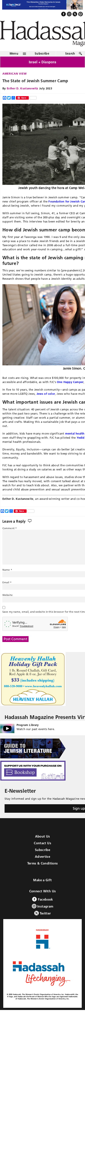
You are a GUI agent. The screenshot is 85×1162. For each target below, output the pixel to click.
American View (14, 73)
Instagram (44, 906)
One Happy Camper (70, 382)
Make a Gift (42, 880)
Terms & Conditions (42, 863)
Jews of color (46, 393)
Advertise (42, 856)
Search (70, 53)
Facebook (45, 899)
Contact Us (42, 843)
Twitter (45, 913)
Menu (14, 53)
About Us (42, 836)
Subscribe (42, 53)
